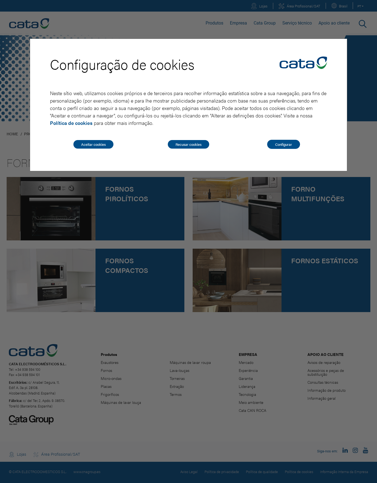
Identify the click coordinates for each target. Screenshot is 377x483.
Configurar (283, 144)
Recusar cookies (188, 144)
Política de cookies (71, 122)
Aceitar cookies (93, 144)
